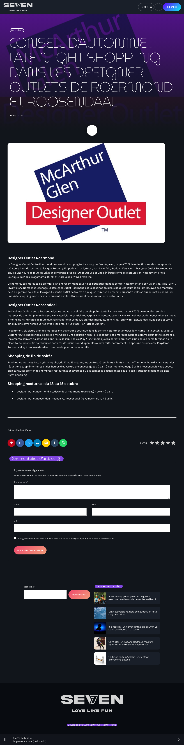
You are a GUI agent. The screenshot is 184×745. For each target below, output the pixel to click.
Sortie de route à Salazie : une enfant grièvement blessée (129, 658)
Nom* (17, 504)
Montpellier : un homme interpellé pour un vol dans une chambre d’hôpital (133, 628)
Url (15, 521)
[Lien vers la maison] (18, 7)
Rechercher (29, 587)
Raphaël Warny (23, 430)
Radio (172, 7)
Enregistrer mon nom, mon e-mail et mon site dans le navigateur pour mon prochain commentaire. (66, 538)
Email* (95, 504)
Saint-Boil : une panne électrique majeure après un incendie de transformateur (131, 643)
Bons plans (17, 30)
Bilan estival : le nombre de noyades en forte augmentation (133, 613)
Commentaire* (21, 482)
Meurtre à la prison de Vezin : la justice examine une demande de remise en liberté (132, 598)
